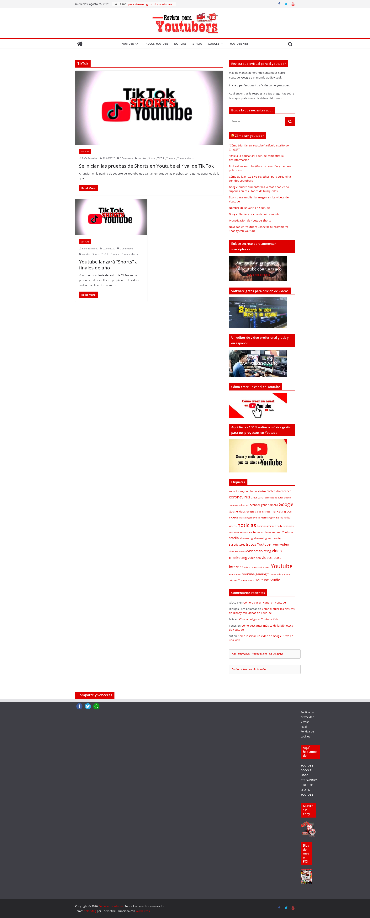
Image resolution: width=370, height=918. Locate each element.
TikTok (160, 158)
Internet (266, 511)
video (284, 544)
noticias (180, 43)
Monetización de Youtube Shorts (250, 220)
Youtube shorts (185, 158)
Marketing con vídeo (249, 517)
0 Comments (126, 158)
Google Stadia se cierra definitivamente (254, 214)
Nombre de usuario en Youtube (249, 208)
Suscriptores (237, 544)
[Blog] (306, 871)
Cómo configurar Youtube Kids (258, 619)
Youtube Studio (267, 580)
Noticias (85, 151)
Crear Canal (257, 497)
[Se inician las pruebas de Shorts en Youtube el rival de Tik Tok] (149, 108)
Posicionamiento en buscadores (275, 526)
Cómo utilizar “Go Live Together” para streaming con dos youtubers (150, 6)
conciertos (260, 491)
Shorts (151, 158)
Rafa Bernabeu (90, 158)
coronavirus (239, 497)
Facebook (254, 505)
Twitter (275, 544)
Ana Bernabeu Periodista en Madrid (257, 653)
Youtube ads (235, 574)
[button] (136, 44)
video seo (254, 558)
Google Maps (237, 511)
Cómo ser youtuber (249, 136)
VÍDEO (305, 775)
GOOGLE (306, 770)
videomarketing (259, 551)
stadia (197, 43)
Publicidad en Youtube (240, 532)
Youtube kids (274, 574)
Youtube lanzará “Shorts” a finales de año (108, 264)
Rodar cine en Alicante (249, 669)
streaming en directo (267, 538)
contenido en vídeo (279, 491)
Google (213, 43)
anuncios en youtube (241, 491)
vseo (267, 567)
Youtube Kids (239, 43)
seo (274, 532)
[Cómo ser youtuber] (79, 43)
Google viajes (253, 511)
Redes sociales (261, 532)
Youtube (127, 43)
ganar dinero (269, 505)
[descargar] (308, 824)
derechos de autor (274, 497)
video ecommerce (238, 551)
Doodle (287, 497)
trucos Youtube (156, 43)
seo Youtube (285, 532)
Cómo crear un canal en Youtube (264, 602)
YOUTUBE (307, 765)
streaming (246, 538)
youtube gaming (254, 574)
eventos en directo (238, 505)
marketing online (270, 517)
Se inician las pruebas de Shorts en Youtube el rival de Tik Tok (146, 166)
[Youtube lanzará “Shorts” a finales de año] (111, 217)
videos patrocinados (254, 567)
